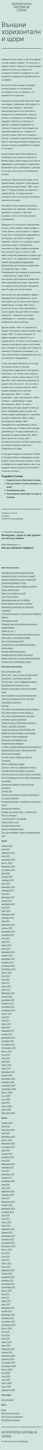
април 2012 (6, 986)
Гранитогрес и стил (10, 822)
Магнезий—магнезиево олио (14, 740)
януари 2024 (7, 846)
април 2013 (6, 945)
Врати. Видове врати (10, 589)
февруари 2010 (8, 1072)
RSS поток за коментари (12, 1417)
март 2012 (6, 990)
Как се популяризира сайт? (13, 641)
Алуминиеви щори (15, 490)
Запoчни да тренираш (11, 754)
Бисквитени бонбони (11, 808)
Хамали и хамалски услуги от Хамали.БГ (19, 579)
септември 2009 (9, 1089)
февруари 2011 (8, 1031)
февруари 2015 (8, 925)
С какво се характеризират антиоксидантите (21, 747)
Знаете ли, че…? (9, 631)
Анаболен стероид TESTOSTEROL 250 (18, 730)
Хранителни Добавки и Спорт (14, 583)
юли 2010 (6, 1055)
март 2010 (6, 1068)
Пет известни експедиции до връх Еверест (21, 709)
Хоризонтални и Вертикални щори (23, 480)
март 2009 (6, 1109)
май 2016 (6, 907)
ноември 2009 (8, 1082)
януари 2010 (7, 1075)
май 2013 (6, 942)
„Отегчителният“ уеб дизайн (14, 819)
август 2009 (7, 1092)
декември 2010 (8, 1038)
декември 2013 (8, 931)
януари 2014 (7, 928)
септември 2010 (9, 1048)
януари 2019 (7, 877)
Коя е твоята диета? (10, 596)
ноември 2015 (8, 918)
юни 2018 (6, 883)
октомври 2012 (8, 966)
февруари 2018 (8, 887)
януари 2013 (7, 955)
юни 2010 (6, 1058)
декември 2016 (8, 904)
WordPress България (11, 1420)
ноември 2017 (8, 890)
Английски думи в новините (14, 719)
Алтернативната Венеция (12, 743)
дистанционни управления (21, 261)
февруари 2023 (8, 853)
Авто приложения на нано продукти (17, 713)
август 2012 (7, 972)
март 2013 (6, 949)
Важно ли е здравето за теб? (14, 593)
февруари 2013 (8, 952)
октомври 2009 (8, 1085)
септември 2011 (8, 1010)
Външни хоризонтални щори (13, 651)
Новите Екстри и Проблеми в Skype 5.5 (19, 723)
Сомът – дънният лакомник (14, 726)
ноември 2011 (8, 1003)
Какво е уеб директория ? (13, 829)
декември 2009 (8, 1079)
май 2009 (6, 1103)
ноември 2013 (8, 935)
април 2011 (6, 1024)
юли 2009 (6, 1096)
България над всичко (11, 826)
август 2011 (7, 1014)
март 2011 (6, 1027)
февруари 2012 (8, 993)
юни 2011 (5, 1017)
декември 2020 (8, 860)
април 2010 (6, 1065)
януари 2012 (7, 997)
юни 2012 (6, 979)
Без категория (18, 518)
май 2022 (6, 856)
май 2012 (6, 983)
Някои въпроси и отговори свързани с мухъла (21, 634)
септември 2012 (9, 969)
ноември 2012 (8, 962)
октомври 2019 (8, 870)
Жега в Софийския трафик (13, 764)
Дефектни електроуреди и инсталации (19, 733)
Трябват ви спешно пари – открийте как (19, 812)
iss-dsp (6, 516)
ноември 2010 (8, 1041)
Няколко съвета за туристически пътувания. (21, 774)
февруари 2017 (8, 897)
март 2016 (6, 911)
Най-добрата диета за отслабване (16, 600)
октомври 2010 (8, 1044)
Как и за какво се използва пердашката (19, 695)
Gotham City (7, 791)
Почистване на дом (10, 620)
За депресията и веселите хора (15, 685)
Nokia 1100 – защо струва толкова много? (20, 675)
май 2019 (6, 873)
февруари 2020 (8, 866)
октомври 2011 (8, 1007)
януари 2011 (7, 1034)
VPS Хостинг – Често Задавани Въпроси (19, 682)
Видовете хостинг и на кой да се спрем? (18, 576)
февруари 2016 (8, 914)
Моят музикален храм (11, 672)
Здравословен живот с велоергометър (19, 750)
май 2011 (5, 1020)
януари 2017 (7, 901)
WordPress (23, 1441)
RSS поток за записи (10, 1413)
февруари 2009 (8, 1113)
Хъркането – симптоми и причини (16, 678)
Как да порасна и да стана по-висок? (17, 603)
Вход (4, 1410)
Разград (5, 706)
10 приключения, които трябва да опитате (19, 586)
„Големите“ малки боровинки (15, 737)
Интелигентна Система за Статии (21, 7)
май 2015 (6, 921)
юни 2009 (6, 1099)
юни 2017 (6, 894)
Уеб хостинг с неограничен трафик (16, 637)
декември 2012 (8, 959)
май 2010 (6, 1062)
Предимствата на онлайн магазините (17, 654)
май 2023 (6, 849)
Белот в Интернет (9, 815)
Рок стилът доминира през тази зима (18, 716)
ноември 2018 (8, 880)
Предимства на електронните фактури (18, 572)
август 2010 (7, 1051)
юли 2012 (6, 976)
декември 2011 (8, 1000)
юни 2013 (6, 938)
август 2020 (7, 863)
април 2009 (7, 1106)
